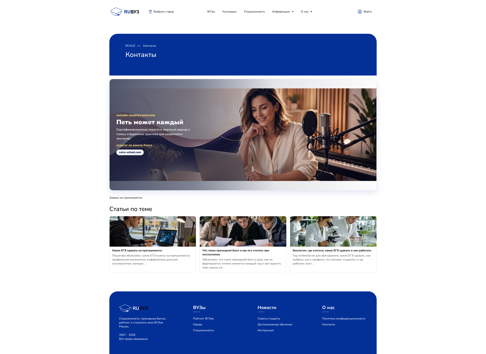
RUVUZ (130, 46)
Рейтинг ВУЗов (203, 318)
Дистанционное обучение (275, 324)
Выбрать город (164, 11)
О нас (304, 11)
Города (197, 324)
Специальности (254, 11)
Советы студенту (269, 318)
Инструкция (266, 330)
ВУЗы (211, 11)
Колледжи (229, 11)
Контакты (149, 46)
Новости (267, 307)
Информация (281, 11)
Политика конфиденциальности (343, 318)
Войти (368, 11)
